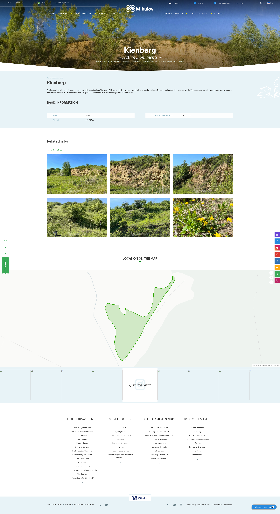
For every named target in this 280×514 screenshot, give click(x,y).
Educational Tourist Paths (121, 435)
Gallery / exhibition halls (159, 431)
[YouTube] (277, 254)
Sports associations (159, 443)
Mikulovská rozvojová (61, 3)
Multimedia (219, 13)
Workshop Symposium (159, 455)
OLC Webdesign (228, 505)
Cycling (198, 451)
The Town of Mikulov (102, 62)
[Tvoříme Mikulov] (277, 261)
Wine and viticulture (107, 13)
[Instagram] (277, 247)
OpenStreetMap (263, 365)
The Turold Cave (82, 458)
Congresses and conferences (197, 439)
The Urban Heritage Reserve (82, 431)
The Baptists (82, 474)
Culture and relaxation (173, 13)
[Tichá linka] (277, 280)
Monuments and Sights (58, 13)
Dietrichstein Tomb (82, 447)
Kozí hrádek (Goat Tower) (82, 455)
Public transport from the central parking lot (121, 456)
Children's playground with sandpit (159, 435)
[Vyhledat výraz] (260, 3)
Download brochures (54, 505)
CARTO (277, 365)
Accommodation (197, 428)
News (8, 3)
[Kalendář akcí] (277, 234)
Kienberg (182, 62)
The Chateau (82, 439)
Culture (198, 443)
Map (31, 3)
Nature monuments (168, 62)
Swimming (121, 439)
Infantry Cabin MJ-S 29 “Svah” (82, 478)
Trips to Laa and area (120, 451)
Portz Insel (82, 462)
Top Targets (82, 435)
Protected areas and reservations (145, 62)
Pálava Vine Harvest (159, 458)
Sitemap (68, 505)
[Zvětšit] (77, 174)
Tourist (116, 62)
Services (126, 62)
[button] (271, 273)
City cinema (159, 451)
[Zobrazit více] (82, 483)
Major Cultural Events (159, 428)
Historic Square (82, 443)
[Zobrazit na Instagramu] (15, 385)
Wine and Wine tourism (198, 435)
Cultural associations (159, 439)
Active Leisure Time (83, 13)
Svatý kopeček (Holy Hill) (82, 451)
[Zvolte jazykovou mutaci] (269, 3)
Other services (197, 455)
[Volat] (99, 504)
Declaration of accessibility (84, 505)
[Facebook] (277, 241)
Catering (197, 431)
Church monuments (82, 466)
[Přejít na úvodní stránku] (140, 8)
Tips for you (20, 3)
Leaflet (255, 365)
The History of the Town (82, 428)
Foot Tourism (121, 428)
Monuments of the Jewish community (82, 470)
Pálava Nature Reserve (55, 150)
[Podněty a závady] (277, 274)
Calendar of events (159, 447)
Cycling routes (120, 431)
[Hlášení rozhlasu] (277, 267)
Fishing (121, 447)
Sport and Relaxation (120, 443)
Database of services (199, 13)
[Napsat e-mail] (106, 504)
